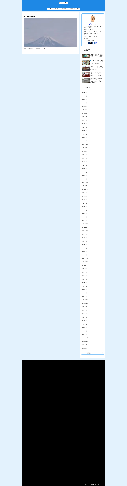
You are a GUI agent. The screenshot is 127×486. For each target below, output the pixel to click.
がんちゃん (92, 24)
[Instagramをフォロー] (96, 43)
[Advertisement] (63, 420)
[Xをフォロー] (91, 43)
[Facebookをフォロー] (92, 43)
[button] (102, 353)
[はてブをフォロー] (94, 43)
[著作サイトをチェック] (89, 43)
